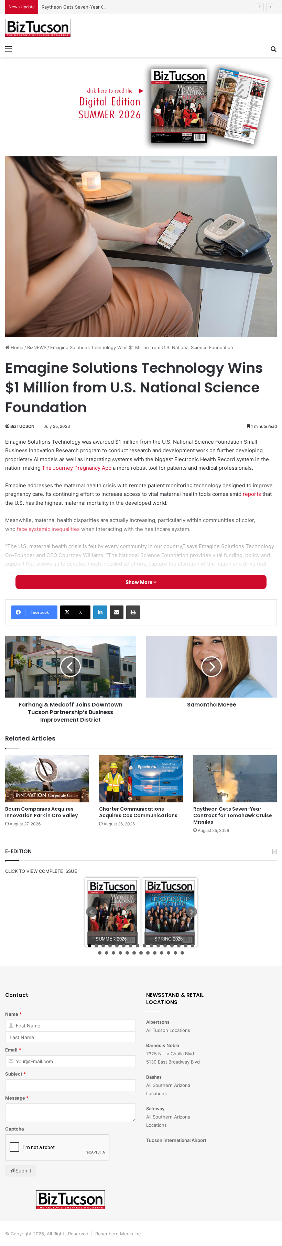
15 (185, 945)
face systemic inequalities (48, 529)
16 (192, 945)
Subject (13, 1074)
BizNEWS (36, 347)
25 (154, 953)
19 (113, 953)
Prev (91, 911)
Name (11, 1014)
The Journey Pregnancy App (76, 468)
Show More (139, 582)
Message (15, 1098)
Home (16, 347)
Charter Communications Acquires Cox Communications (138, 812)
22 (134, 953)
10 (151, 945)
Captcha (14, 1129)
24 (148, 953)
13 (172, 945)
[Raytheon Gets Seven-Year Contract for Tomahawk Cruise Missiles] (235, 778)
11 (158, 945)
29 (182, 953)
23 (141, 953)
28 (175, 953)
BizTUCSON (22, 426)
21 (127, 953)
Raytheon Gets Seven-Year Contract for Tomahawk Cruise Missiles (113, 7)
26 (161, 953)
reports (252, 494)
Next (191, 911)
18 (106, 953)
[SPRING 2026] (169, 912)
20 (120, 953)
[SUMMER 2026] (112, 912)
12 (165, 945)
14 (179, 945)
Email (11, 1050)
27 (168, 953)
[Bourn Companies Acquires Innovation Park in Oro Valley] (47, 778)
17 (99, 953)
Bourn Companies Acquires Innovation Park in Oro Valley (41, 812)
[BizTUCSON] (37, 28)
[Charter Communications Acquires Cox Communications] (141, 778)
